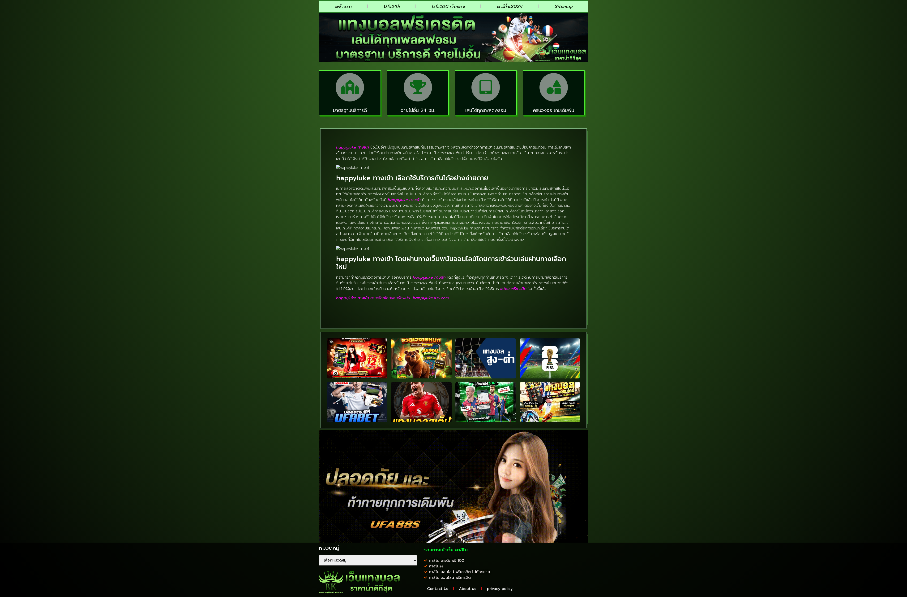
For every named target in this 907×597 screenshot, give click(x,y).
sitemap (563, 6)
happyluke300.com (431, 298)
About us (467, 589)
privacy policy (500, 589)
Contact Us (437, 589)
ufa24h (391, 6)
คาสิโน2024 (509, 6)
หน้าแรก (342, 6)
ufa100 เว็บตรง (448, 6)
